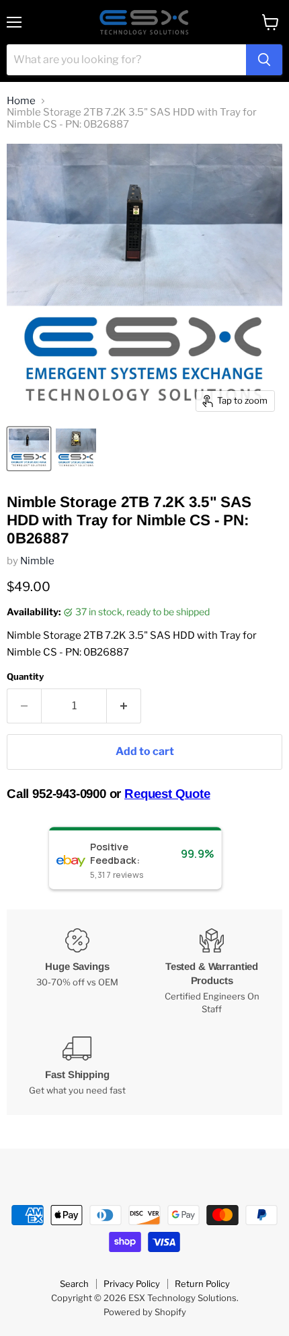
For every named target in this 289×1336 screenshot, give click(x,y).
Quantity (25, 677)
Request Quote (167, 794)
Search (74, 1283)
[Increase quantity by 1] (124, 705)
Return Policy (202, 1283)
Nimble (37, 561)
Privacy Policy (132, 1283)
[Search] (264, 59)
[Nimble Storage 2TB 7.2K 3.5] (28, 448)
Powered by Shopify (145, 1311)
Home (21, 101)
